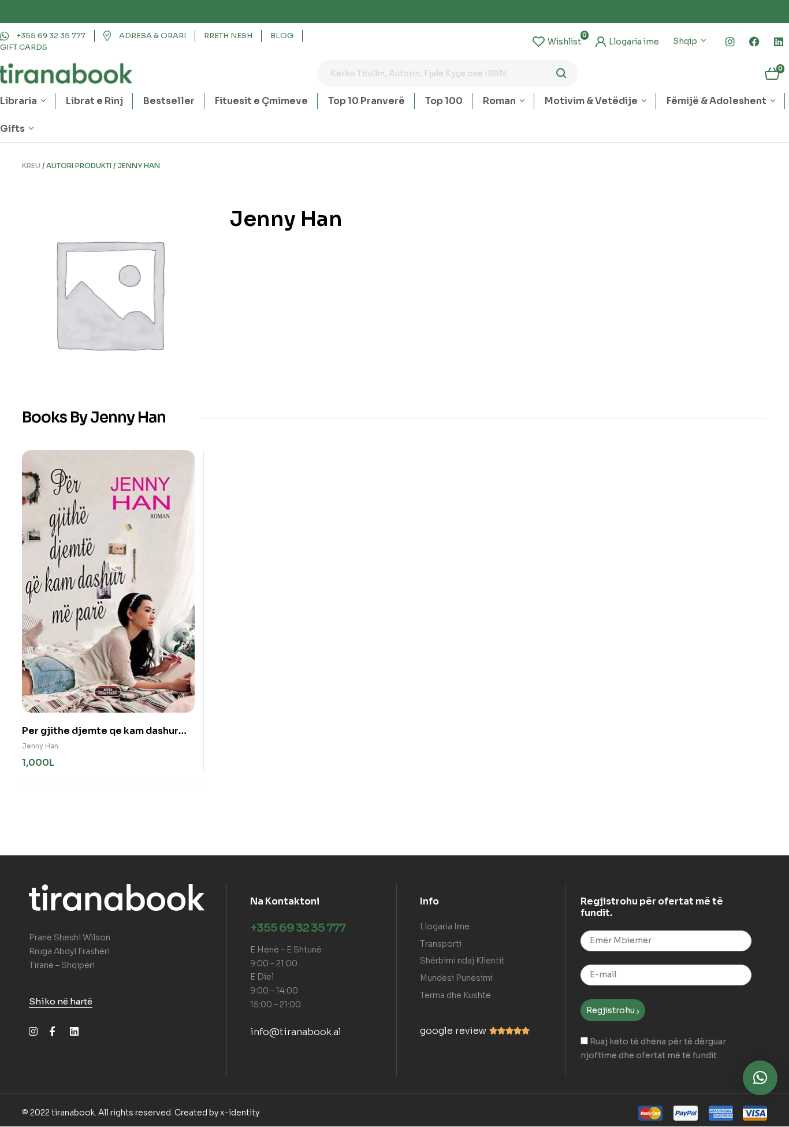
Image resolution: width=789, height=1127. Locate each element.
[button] (760, 1078)
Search (562, 73)
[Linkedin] (778, 41)
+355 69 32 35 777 (297, 928)
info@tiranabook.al (295, 1032)
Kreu (31, 165)
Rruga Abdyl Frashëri (69, 951)
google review (453, 1031)
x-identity (239, 1112)
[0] (557, 41)
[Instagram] (730, 41)
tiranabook (73, 1112)
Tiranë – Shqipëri (62, 965)
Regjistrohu (611, 1010)
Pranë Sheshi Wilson (69, 937)
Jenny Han (40, 746)
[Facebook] (754, 41)
